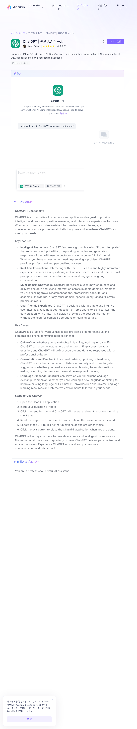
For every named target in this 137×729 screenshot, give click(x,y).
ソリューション (59, 7)
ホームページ (18, 33)
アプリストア (83, 7)
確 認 (29, 719)
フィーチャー (34, 7)
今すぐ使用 (115, 41)
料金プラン (102, 7)
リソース (120, 7)
